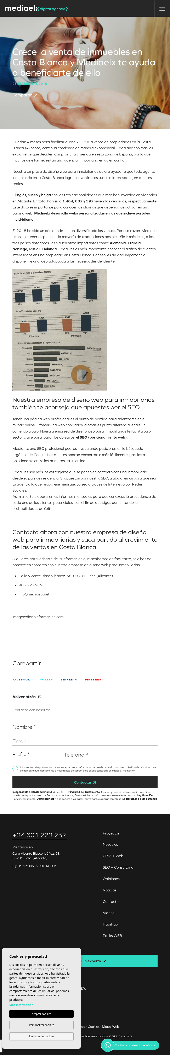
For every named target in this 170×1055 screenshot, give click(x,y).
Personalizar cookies (41, 1025)
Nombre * (19, 720)
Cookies (94, 1026)
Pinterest (94, 679)
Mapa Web (110, 1026)
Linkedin (69, 679)
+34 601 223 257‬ (39, 835)
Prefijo (16, 748)
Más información (21, 1005)
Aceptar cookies (41, 1014)
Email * (17, 735)
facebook (21, 679)
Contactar (82, 782)
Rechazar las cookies (41, 1036)
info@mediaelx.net (34, 594)
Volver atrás (24, 696)
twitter (45, 679)
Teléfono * (71, 748)
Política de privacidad (140, 767)
